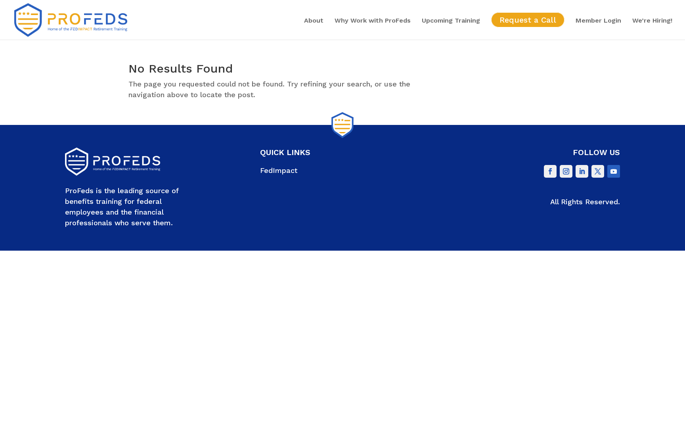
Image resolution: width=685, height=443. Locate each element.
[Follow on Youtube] (613, 171)
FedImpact (278, 170)
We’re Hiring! (652, 21)
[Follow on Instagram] (566, 171)
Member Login (598, 21)
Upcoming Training (451, 21)
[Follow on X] (597, 171)
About (313, 21)
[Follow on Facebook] (550, 171)
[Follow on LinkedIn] (582, 171)
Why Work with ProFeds (373, 21)
